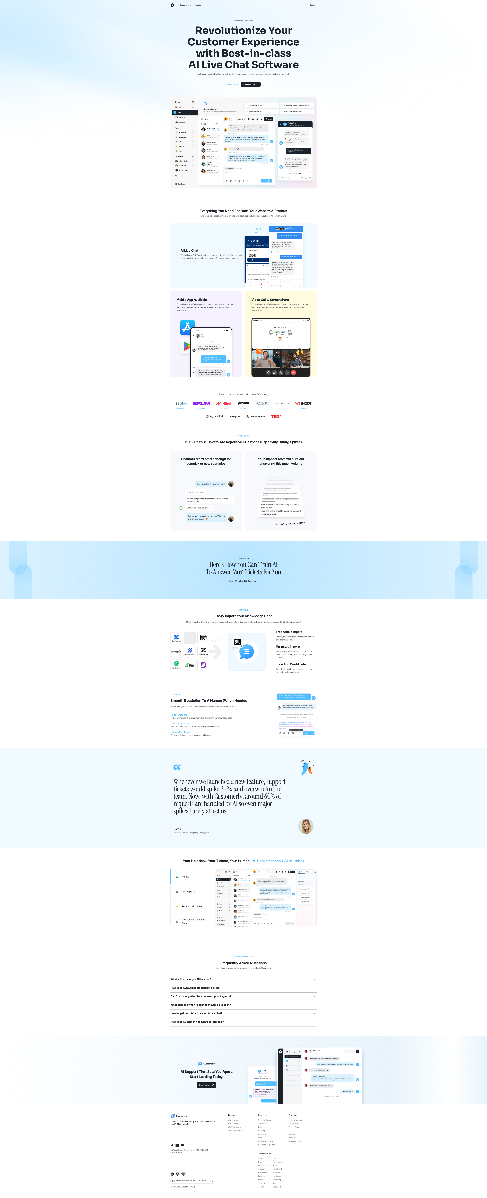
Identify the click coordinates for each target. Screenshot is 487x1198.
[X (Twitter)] (171, 1145)
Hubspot (276, 1173)
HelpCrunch (277, 1169)
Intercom (261, 1176)
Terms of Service (295, 1120)
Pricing (198, 5)
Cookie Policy (294, 1123)
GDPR (291, 1130)
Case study (181, 409)
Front (275, 1165)
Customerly (238, 21)
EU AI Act (292, 1138)
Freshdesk (262, 1165)
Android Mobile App (236, 1130)
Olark (260, 1180)
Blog (260, 1127)
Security (292, 1134)
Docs (260, 1138)
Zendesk (261, 1187)
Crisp (275, 1158)
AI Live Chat (232, 1120)
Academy (262, 1134)
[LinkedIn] (177, 1145)
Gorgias (261, 1169)
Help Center (233, 1123)
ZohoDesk (277, 1187)
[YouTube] (182, 1145)
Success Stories (264, 1120)
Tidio (275, 1183)
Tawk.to (261, 1183)
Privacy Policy (294, 1127)
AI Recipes (262, 1123)
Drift (260, 1162)
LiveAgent (277, 1176)
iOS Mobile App (234, 1127)
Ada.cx (261, 1158)
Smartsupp (277, 1180)
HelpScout (262, 1173)
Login (312, 5)
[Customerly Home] (172, 5)
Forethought (278, 1162)
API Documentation (265, 1141)
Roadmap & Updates (266, 1145)
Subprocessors (295, 1141)
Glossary (261, 1130)
